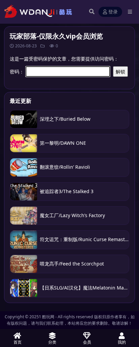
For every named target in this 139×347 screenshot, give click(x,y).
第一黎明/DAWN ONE (63, 143)
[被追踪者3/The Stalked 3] (23, 192)
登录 (113, 12)
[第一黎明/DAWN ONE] (23, 143)
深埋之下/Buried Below (65, 119)
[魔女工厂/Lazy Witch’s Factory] (23, 216)
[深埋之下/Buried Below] (23, 119)
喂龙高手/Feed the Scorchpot (72, 263)
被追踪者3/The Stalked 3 (66, 191)
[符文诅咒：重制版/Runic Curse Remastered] (23, 240)
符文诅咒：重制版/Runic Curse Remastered (87, 239)
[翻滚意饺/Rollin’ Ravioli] (23, 167)
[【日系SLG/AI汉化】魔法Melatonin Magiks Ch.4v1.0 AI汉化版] (23, 288)
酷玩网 (48, 317)
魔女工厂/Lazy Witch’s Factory (72, 215)
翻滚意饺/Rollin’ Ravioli (65, 167)
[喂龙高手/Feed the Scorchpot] (23, 264)
